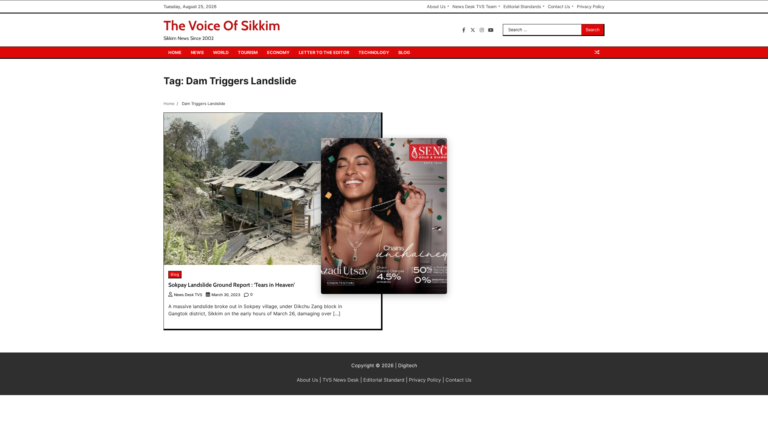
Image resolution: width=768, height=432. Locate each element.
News (197, 52)
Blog (404, 52)
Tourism (248, 52)
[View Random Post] (597, 52)
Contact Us (559, 6)
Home (175, 52)
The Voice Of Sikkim (222, 25)
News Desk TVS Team (474, 6)
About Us (436, 6)
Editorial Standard (383, 380)
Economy (278, 52)
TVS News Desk (340, 380)
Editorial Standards (522, 6)
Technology (373, 52)
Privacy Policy (590, 6)
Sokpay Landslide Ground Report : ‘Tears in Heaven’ (231, 284)
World (221, 52)
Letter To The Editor (324, 52)
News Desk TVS (188, 294)
